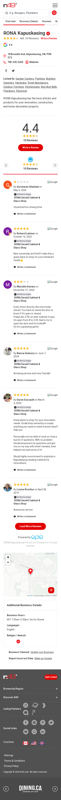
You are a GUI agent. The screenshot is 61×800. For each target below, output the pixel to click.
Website (33, 62)
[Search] (54, 13)
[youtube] (25, 731)
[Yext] (26, 705)
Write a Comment (26, 213)
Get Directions (51, 590)
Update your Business (42, 652)
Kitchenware (32, 86)
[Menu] (55, 5)
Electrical (21, 91)
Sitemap (8, 755)
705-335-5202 (15, 62)
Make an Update (43, 658)
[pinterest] (42, 722)
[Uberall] (36, 705)
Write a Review (49, 38)
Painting (40, 78)
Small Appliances (38, 82)
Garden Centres (25, 78)
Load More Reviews (30, 526)
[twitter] (13, 70)
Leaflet (30, 595)
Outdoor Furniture (13, 86)
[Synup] (45, 705)
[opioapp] (34, 731)
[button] (30, 571)
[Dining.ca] (30, 788)
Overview (10, 21)
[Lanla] (27, 712)
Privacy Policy (11, 766)
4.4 (10, 44)
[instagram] (34, 722)
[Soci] (34, 712)
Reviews (46, 21)
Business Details (29, 21)
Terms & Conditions (14, 760)
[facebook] (6, 70)
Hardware (20, 82)
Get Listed (51, 677)
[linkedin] (42, 731)
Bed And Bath (49, 86)
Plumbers (9, 91)
